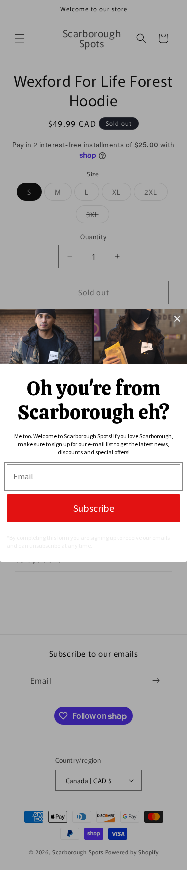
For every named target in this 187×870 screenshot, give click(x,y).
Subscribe (93, 508)
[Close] (177, 319)
